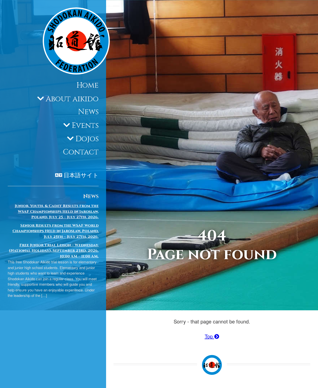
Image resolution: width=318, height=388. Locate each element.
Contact (81, 152)
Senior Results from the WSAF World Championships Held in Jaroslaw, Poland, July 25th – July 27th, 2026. (55, 231)
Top (209, 336)
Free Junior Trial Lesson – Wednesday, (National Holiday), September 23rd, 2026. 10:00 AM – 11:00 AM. (54, 251)
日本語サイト (81, 175)
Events (85, 126)
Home (88, 86)
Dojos (87, 139)
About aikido (72, 99)
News (88, 112)
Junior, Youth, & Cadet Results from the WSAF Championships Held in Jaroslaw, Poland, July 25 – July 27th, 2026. (57, 211)
